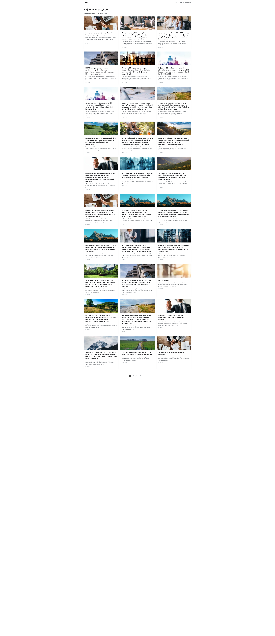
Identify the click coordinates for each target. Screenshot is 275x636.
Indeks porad (178, 2)
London (87, 2)
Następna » (142, 375)
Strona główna (187, 2)
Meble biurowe (163, 280)
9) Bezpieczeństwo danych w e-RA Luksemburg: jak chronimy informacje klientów (171, 317)
